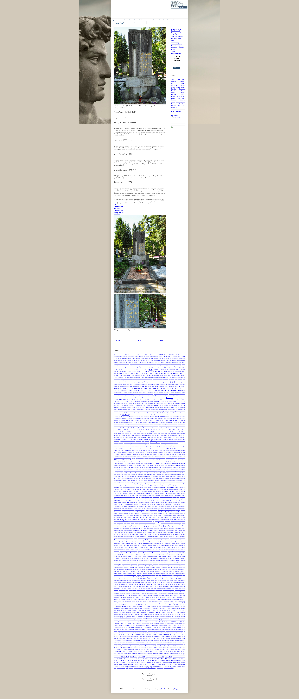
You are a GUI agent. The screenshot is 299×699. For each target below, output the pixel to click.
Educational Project (143, 461)
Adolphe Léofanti (181, 367)
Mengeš (157, 528)
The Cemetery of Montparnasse (162, 631)
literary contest (128, 519)
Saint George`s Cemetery (167, 595)
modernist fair (140, 534)
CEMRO (174, 430)
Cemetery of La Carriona (119, 420)
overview (142, 569)
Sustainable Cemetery (165, 621)
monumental (131, 536)
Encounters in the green (141, 463)
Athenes (115, 396)
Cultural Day (156, 448)
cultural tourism (154, 450)
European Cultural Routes (170, 467)
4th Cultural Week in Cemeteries (137, 364)
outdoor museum (135, 569)
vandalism (141, 649)
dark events (170, 452)
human (155, 500)
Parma (135, 571)
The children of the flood (127, 633)
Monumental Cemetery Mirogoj (156, 536)
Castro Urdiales (127, 411)
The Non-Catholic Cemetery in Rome (161, 636)
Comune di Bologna (144, 443)
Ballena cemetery (146, 398)
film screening (179, 473)
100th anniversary (141, 354)
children (165, 433)
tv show (151, 646)
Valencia (136, 649)
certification (145, 431)
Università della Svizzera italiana (140, 647)
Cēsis (171, 431)
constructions (182, 445)
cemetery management (123, 418)
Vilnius (129, 653)
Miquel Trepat (129, 532)
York (127, 668)
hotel (152, 500)
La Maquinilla (136, 513)
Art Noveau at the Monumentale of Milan (169, 384)
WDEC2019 (124, 660)
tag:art (151, 623)
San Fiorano (121, 599)
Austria (178, 87)
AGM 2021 (123, 371)
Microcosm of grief (118, 530)
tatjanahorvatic (175, 627)
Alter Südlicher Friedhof (174, 377)
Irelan (130, 506)
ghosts (131, 487)
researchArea (154, 592)
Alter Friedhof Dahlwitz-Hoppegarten (146, 377)
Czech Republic (136, 452)
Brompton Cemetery (123, 405)
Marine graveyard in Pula (175, 523)
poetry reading (160, 578)
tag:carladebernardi (169, 623)
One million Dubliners (147, 565)
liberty (121, 517)
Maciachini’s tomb (178, 521)
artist (124, 386)
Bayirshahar (182, 398)
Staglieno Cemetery (125, 618)
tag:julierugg (155, 625)
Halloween (183, 493)
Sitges (119, 612)
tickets (180, 640)
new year (127, 558)
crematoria (170, 446)
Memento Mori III (152, 526)
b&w (180, 396)
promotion (176, 584)
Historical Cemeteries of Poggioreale (177, 499)
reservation (122, 593)
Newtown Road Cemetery (163, 558)
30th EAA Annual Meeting (158, 362)
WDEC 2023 (133, 657)
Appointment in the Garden (179, 381)
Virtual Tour (180, 653)
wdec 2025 (161, 657)
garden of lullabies (121, 485)
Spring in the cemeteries (180, 614)
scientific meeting (160, 604)
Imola (127, 502)
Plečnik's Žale (178, 577)
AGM (160, 20)
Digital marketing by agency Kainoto (149, 674)
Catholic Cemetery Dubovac (153, 411)
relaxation (177, 590)
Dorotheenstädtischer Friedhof (159, 456)
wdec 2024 (141, 657)
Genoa (179, 485)
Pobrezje (126, 578)
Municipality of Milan (154, 551)
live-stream (166, 519)
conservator (176, 445)
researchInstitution (180, 592)
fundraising (140, 482)
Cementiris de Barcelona (179, 412)
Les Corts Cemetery (171, 515)
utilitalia (120, 649)
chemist (154, 433)
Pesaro (173, 573)
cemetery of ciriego (181, 418)
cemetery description (178, 81)
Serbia (173, 87)
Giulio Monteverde (155, 487)
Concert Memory (169, 443)
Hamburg (116, 495)
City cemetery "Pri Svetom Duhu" (127, 439)
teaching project (181, 627)
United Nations (129, 647)
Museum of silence (138, 553)
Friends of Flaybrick (135, 480)
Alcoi (150, 375)
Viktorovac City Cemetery (163, 651)
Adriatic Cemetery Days (138, 369)
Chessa (161, 433)
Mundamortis (173, 545)
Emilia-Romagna (131, 463)
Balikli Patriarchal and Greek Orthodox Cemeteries (130, 398)
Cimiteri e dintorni (155, 435)
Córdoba (138, 446)
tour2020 (142, 642)
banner (152, 398)
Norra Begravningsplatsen (162, 560)
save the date (150, 603)
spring (173, 614)
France (183, 94)
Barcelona (169, 398)
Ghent (120, 487)
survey (152, 621)
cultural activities (149, 448)
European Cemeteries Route (130, 20)
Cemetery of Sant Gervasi (122, 426)
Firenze (126, 474)
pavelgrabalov (151, 571)
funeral (145, 482)
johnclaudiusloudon (125, 510)
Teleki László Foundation (127, 629)
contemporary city (118, 446)
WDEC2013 (153, 658)
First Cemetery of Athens (134, 474)
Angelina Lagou (172, 379)
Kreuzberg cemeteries (180, 511)
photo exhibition (131, 575)
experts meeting (179, 469)
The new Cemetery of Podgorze (177, 634)
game (171, 484)
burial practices (178, 405)
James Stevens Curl (139, 508)
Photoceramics (145, 575)
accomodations (164, 367)
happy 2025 (120, 495)
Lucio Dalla (148, 521)
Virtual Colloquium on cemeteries (160, 653)
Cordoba (134, 446)
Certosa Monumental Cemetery (161, 431)
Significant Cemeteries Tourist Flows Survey (156, 608)
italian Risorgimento (180, 506)
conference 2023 (125, 445)
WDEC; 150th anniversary (179, 657)
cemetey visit (132, 429)
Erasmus (147, 465)
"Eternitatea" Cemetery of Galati (121, 354)
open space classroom (162, 567)
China (169, 433)
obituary (156, 562)
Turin (128, 646)
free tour (141, 478)
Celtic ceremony (181, 411)
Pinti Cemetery (179, 575)
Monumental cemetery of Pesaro (172, 540)
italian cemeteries (171, 506)
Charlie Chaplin (140, 433)
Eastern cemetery (163, 460)
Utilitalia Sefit (126, 649)
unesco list (180, 646)
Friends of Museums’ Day (160, 480)
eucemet (178, 465)
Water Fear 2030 (158, 655)
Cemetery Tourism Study (171, 427)
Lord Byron (130, 521)
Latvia (141, 515)
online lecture (179, 565)
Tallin (145, 627)
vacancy (132, 649)
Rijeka (118, 595)
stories (183, 96)
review (155, 593)
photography (158, 575)
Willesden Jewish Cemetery (168, 664)
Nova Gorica (121, 562)
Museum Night (129, 553)
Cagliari (183, 405)
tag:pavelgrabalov (181, 625)
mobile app (169, 532)
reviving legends (168, 593)
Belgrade (121, 400)
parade (183, 569)
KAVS (164, 510)
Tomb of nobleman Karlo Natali (124, 642)
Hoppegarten (141, 500)
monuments (150, 543)
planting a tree (152, 577)
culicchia (143, 448)
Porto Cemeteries (141, 580)
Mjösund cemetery (162, 532)
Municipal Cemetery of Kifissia (121, 549)
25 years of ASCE (174, 358)
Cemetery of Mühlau (123, 422)
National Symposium (173, 554)
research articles (180, 104)
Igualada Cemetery (122, 502)
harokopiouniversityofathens (145, 495)
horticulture (146, 500)
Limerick (159, 517)
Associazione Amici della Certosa (123, 394)
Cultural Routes (127, 450)
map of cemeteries (141, 523)
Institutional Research (136, 504)
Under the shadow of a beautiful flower (164, 646)
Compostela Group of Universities (131, 443)
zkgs (173, 668)
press (179, 582)
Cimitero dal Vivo (181, 435)
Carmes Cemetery (172, 409)
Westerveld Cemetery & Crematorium (148, 664)
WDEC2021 (137, 660)
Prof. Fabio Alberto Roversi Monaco (124, 584)
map (136, 523)
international (170, 504)
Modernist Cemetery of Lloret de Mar (129, 534)
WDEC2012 (146, 659)
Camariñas (142, 407)
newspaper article (152, 558)
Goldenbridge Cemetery (140, 489)
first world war (145, 474)
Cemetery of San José (129, 424)
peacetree (119, 573)
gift (134, 487)
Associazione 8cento (180, 392)
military (160, 530)
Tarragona (159, 627)
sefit (180, 604)
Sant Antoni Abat (144, 601)
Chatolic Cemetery (148, 433)
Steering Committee (147, 618)
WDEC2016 (175, 658)
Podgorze (151, 578)
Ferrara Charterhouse (155, 473)
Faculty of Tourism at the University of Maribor (138, 471)
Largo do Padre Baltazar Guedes (125, 515)
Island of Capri (151, 506)
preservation (137, 582)
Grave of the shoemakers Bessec (143, 491)
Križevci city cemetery (123, 513)
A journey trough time (138, 366)
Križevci (115, 513)
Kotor (159, 511)
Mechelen (146, 525)
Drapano (133, 458)
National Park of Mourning (143, 554)
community (116, 443)
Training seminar (129, 644)
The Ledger (116, 634)
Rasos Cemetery (122, 590)
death (179, 452)
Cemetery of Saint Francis (179, 422)
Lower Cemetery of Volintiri (139, 521)
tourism (146, 642)
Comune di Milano (155, 443)
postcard (152, 580)
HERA (115, 497)
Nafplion (120, 554)
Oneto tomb (155, 565)
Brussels (134, 405)
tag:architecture (145, 623)
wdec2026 (170, 660)
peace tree (177, 571)
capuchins (120, 409)
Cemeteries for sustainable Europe (162, 415)
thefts (148, 640)
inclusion (143, 502)
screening (166, 604)
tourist (150, 642)
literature (146, 519)
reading (135, 590)
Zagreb (144, 668)
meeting (158, 525)
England (148, 463)
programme (141, 584)
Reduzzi (142, 590)
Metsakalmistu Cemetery (173, 528)
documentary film (127, 456)
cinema (177, 437)
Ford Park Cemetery (160, 476)
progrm (147, 584)
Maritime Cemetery (127, 525)
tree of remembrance (146, 644)
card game (125, 409)
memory (153, 528)
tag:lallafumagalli (163, 625)
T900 (126, 623)
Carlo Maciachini (154, 409)
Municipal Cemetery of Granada (162, 547)
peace (158, 571)
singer (157, 610)
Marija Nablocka (118, 212)
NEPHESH (125, 556)
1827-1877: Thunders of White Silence (167, 354)
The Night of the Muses (131, 636)
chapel (119, 433)
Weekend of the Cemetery (163, 662)
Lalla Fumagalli (166, 513)
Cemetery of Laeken (129, 420)
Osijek (184, 567)
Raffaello (176, 588)
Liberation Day (117, 517)
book (175, 401)
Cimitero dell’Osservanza (130, 437)
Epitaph (143, 465)
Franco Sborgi (135, 478)
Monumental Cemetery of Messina (122, 540)
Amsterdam (165, 379)
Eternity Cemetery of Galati (160, 465)
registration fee (164, 590)
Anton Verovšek (118, 205)
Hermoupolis (159, 497)
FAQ (121, 473)
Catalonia (140, 411)
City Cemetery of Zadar (142, 439)
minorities (123, 532)
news (147, 558)
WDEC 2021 (117, 657)
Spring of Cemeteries (118, 616)
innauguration (161, 502)
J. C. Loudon (124, 508)
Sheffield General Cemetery (160, 606)
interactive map (157, 504)
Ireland (178, 96)
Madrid (183, 521)
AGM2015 (138, 373)
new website (122, 558)
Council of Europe (150, 446)
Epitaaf (140, 465)
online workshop (121, 567)
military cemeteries (166, 530)
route (148, 595)
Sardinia (137, 603)
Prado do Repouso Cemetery (175, 580)
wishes (179, 664)
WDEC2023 (151, 660)
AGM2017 (151, 373)
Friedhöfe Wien (126, 480)
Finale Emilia (117, 474)
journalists (137, 510)
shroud (168, 606)
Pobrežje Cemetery (143, 578)
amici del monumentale (126, 379)
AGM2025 (128, 375)
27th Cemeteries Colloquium (138, 360)
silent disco (127, 610)
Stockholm (129, 620)
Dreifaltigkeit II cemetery (150, 458)
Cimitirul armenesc (162, 437)
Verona (128, 651)
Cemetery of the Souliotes (174, 426)
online (159, 565)
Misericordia (155, 532)
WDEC (178, 79)
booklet (121, 403)
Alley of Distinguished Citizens (131, 377)
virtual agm (133, 653)
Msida (148, 545)
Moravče (155, 543)
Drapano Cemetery (140, 458)
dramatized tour (120, 458)
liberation (183, 515)
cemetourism (138, 429)
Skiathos (127, 612)
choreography (174, 433)
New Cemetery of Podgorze (166, 556)
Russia (156, 595)
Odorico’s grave (165, 562)
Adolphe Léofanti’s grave (119, 369)
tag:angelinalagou (137, 623)
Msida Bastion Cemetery (155, 545)
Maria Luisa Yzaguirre (150, 523)
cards (129, 409)
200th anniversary (176, 356)
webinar (175, 660)
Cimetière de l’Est (130, 435)
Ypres (132, 668)
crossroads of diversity (136, 448)
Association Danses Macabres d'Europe (142, 392)
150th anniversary (154, 354)
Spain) (161, 614)
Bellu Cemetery (127, 399)
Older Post (162, 340)
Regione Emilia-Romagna (149, 590)
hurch (169, 500)
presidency (143, 582)
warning (152, 655)
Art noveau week (181, 384)
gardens (142, 485)
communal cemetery (180, 441)
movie (145, 545)
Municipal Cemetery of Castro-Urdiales (128, 547)
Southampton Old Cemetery (149, 614)
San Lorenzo (170, 599)
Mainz (115, 523)
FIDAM (166, 473)
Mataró (133, 525)
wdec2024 (158, 660)
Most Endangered (133, 545)
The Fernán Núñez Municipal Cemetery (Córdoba (154, 633)
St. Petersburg (182, 616)
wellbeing (171, 662)
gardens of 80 (147, 485)
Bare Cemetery (176, 398)
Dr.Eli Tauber (179, 456)
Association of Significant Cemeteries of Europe (162, 392)
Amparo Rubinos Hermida (157, 379)
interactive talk (163, 504)
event (163, 469)
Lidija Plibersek (144, 517)
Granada (130, 491)
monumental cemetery (141, 536)
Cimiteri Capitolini (146, 435)
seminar (183, 604)
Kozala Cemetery (166, 512)
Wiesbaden (159, 664)
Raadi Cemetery (167, 588)
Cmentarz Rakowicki (130, 441)
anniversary (137, 381)
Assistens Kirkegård (127, 392)
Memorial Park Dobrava (140, 528)
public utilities (139, 586)
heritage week (153, 497)
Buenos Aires (168, 405)
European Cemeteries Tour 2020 (156, 467)
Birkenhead (122, 401)
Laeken (151, 513)
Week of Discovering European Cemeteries (172, 20)
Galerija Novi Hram (162, 484)
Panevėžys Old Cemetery (176, 569)
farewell (124, 473)
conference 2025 (139, 445)
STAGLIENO (117, 618)
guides (174, 493)
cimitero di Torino (153, 437)
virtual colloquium (148, 653)
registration (158, 590)
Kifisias (130, 511)
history (116, 501)
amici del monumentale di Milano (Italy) (141, 379)
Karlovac (160, 510)
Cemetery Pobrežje (128, 427)
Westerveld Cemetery (133, 664)
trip (184, 644)
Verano (179, 649)
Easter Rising (156, 460)
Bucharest (156, 405)
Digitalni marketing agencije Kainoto (149, 680)
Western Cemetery (123, 664)
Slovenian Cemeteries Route (167, 612)
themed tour (158, 640)
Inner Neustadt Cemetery (171, 502)
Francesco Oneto (121, 478)
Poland (173, 98)
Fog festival (153, 476)
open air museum (129, 567)
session (127, 606)
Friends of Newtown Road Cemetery (174, 480)
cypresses (130, 452)
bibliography (173, 399)
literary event (134, 519)
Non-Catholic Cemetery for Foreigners (147, 560)
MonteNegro (163, 534)
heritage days (138, 497)
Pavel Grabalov (144, 571)
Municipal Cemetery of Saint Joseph (167, 549)
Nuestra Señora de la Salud (132, 562)
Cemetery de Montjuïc (148, 416)
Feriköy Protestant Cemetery (133, 473)
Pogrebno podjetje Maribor (171, 578)
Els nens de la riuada (122, 463)
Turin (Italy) (133, 646)
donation (138, 456)
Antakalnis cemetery (162, 381)
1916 (177, 354)
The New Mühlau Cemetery (120, 636)
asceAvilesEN (117, 388)
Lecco (148, 515)
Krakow (173, 512)
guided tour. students (141, 493)
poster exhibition (158, 580)
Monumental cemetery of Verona (167, 541)
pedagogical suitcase (127, 573)
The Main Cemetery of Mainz (125, 634)
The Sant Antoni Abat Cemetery (168, 638)
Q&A (122, 588)
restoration (143, 593)
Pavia (155, 571)
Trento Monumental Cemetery (176, 644)
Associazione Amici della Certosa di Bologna (143, 394)
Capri (181, 407)
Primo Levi (182, 582)
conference (181, 443)
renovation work (121, 592)
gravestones (160, 491)
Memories (149, 528)
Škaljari (123, 612)
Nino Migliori (125, 560)
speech (164, 614)
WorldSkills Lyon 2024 (176, 666)
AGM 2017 (172, 369)
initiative (156, 502)
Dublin (115, 460)
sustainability (157, 621)
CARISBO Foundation (136, 409)
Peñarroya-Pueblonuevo (137, 573)
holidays (127, 500)
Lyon (172, 521)
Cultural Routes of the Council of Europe (141, 450)
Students (161, 620)
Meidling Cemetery (137, 526)
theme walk (153, 640)
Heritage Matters (145, 497)
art (146, 384)
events (172, 79)
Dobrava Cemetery (118, 456)
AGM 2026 (167, 371)
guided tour (132, 493)
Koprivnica (155, 511)
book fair (180, 401)
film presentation (171, 473)
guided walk (164, 493)
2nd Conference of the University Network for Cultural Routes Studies (160, 360)
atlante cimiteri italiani (127, 396)
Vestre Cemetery (133, 651)
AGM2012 (182, 371)
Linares (162, 517)
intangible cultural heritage (147, 504)
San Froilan (127, 599)
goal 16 (121, 489)
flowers (148, 476)
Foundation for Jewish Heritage (178, 476)
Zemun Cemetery (160, 668)
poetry (155, 578)
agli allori (146, 369)
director (161, 454)
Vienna (143, 651)
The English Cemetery (138, 633)
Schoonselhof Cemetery (146, 604)
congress (172, 445)
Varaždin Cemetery (165, 649)
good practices (150, 489)
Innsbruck (120, 504)
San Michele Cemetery (178, 599)
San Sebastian (125, 601)
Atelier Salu (182, 394)
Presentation (125, 582)
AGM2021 (176, 373)
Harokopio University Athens (131, 495)
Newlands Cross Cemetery (139, 558)
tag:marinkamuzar (172, 625)
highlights (116, 499)
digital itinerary (140, 454)
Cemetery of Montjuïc (173, 420)
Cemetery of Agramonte (143, 418)
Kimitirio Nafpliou (141, 511)
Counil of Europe (159, 446)
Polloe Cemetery (122, 580)
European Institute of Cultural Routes (125, 469)
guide (126, 493)
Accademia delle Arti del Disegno (121, 367)
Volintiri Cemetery (127, 655)
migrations (128, 530)
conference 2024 (132, 445)
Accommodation (156, 367)
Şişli (174, 610)
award (172, 396)
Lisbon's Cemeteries (172, 517)
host (150, 500)
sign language (180, 606)
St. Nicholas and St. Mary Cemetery (170, 616)
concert (163, 443)
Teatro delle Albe (117, 629)
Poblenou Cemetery (118, 578)
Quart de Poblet (141, 588)
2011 (182, 356)
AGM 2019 (182, 369)
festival (162, 473)
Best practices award (165, 399)
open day (148, 567)
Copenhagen (128, 446)
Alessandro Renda (159, 375)
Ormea (180, 567)
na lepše (176, 553)
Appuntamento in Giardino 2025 (133, 382)
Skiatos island (132, 612)
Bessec (149, 399)
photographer (152, 575)
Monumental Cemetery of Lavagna (146, 538)
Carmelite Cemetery (162, 409)
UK (154, 646)
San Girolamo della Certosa (160, 599)
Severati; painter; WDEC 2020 (139, 606)
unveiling (180, 647)
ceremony (136, 431)
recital (138, 590)
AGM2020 (169, 373)
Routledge (152, 595)
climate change (117, 441)
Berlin (146, 400)
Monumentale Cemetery (180, 541)
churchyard (182, 433)
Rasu (127, 590)
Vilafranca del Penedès (174, 651)
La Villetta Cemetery (145, 513)
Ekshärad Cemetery (165, 461)
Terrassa (135, 629)
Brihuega (165, 403)
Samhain (161, 597)
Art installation (150, 384)
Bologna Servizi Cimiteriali (167, 401)
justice (151, 510)
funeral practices (165, 482)
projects (172, 584)
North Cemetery (171, 560)
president (175, 582)
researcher (173, 592)
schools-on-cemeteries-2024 (134, 604)
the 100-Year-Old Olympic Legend (160, 629)
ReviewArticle (161, 593)
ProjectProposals (165, 584)
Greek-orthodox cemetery (179, 491)
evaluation (154, 469)
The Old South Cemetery (130, 638)
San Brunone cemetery (175, 597)
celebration (167, 411)
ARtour (142, 386)
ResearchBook (168, 592)
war (149, 655)
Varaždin (157, 649)
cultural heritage (170, 448)
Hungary (173, 96)
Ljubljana (176, 519)
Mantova (128, 523)
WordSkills (141, 666)
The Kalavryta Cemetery (170, 633)
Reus (153, 593)
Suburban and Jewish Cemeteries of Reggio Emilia (129, 621)
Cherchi (158, 433)
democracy (118, 454)
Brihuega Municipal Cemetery (175, 403)
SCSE (170, 604)
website (179, 660)
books (125, 403)
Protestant (120, 586)
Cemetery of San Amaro (119, 424)
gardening (138, 485)
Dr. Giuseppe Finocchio (171, 456)
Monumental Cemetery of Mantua (177, 538)
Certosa (151, 431)
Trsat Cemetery (117, 646)
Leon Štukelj (164, 515)
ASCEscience (117, 390)
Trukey (123, 646)
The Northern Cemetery (176, 636)
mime (179, 530)
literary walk (140, 519)
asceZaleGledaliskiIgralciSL (146, 390)
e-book (143, 460)
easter (151, 460)
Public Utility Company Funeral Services (163, 586)
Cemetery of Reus (169, 422)
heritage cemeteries (125, 497)
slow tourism (176, 612)
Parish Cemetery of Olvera (128, 571)
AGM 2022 (140, 371)
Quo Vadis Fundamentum (157, 588)
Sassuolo (141, 603)
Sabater (160, 595)
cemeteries (125, 414)
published (116, 588)
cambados (147, 407)
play (170, 577)
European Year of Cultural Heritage (143, 469)
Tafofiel (130, 623)
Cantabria (168, 407)
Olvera (139, 565)
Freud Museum (162, 478)
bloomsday (131, 401)
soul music (128, 614)
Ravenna (131, 590)
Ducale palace (139, 460)
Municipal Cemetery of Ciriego (147, 547)
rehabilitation (171, 590)
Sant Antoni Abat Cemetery (156, 601)
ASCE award (151, 386)
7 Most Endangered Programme (166, 364)
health (177, 495)
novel (125, 562)
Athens (119, 396)
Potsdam (164, 580)
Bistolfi (126, 401)
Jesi (144, 508)
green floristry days (118, 493)
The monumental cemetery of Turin (142, 634)
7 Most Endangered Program (152, 364)
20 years (160, 356)
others (125, 569)
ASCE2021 (182, 386)
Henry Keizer (182, 495)
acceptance (131, 367)
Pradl (168, 580)
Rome (130, 595)
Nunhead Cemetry (143, 562)
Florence (127, 476)
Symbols (183, 621)
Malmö (121, 523)
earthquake (147, 460)
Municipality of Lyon (143, 551)
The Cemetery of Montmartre (148, 631)
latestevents (136, 515)
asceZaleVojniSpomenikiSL (177, 390)
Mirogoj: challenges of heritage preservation (142, 532)
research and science (138, 592)
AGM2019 (163, 373)
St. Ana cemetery (127, 616)
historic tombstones (165, 499)
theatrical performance (141, 640)
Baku (118, 398)
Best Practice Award (156, 399)
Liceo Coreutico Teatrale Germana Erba (132, 517)
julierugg (148, 510)
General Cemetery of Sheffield (158, 485)
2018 (184, 356)
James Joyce (131, 508)
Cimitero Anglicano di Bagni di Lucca (168, 435)
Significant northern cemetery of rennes (175, 608)
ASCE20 (177, 386)
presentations (131, 582)
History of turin (121, 500)
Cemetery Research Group (139, 427)
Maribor (158, 523)
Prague (183, 580)
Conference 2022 (117, 445)
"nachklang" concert (132, 354)
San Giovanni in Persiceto (147, 599)
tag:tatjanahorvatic (118, 627)
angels (184, 379)
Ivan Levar (117, 208)
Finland (121, 474)
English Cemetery (155, 463)
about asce (182, 366)
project (151, 584)
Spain (183, 83)
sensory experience (118, 606)
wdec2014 (160, 659)
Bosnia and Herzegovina (153, 403)
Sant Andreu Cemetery (134, 601)
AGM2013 (126, 373)
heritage (119, 497)
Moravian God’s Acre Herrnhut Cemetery (166, 543)
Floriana (145, 476)
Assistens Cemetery (118, 392)
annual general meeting (146, 381)
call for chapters (121, 407)
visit (117, 655)
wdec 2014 (169, 655)
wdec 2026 (168, 657)
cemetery (182, 415)
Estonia (173, 104)
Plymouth (183, 577)
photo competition (123, 575)
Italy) (117, 508)
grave (134, 491)
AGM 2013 (156, 369)
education (136, 461)
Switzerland (178, 621)
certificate (141, 431)
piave (174, 575)
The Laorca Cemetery (180, 633)
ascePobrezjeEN (161, 388)
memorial (179, 526)
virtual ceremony (140, 653)
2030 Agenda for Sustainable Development (127, 358)
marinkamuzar (120, 525)
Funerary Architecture (118, 484)
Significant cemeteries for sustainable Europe (136, 608)
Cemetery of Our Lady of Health (135, 422)
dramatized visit (127, 458)
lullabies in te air (160, 521)
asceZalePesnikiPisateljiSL (162, 390)
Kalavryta (155, 510)
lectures (155, 515)
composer (121, 443)
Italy (183, 79)
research (131, 592)
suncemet (144, 621)
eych (184, 469)
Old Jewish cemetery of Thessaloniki (172, 564)
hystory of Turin (175, 500)
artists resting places (134, 386)
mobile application (177, 532)
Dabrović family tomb (145, 452)
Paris (120, 571)
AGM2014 (132, 373)
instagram (129, 504)
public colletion (125, 586)
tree (140, 644)
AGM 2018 (177, 369)
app (172, 381)
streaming (157, 620)
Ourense (129, 569)
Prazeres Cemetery (118, 582)
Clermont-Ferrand (181, 439)
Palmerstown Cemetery (165, 569)
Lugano (152, 521)
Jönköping (132, 510)
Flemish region (121, 476)
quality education (127, 588)
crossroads (128, 448)
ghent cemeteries (126, 487)
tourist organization (177, 642)
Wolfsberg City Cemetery (119, 666)
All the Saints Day (120, 377)
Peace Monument (164, 571)
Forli (167, 476)
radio (173, 588)
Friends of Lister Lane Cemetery (147, 480)
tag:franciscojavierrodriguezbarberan (122, 625)
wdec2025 (164, 660)
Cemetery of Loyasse (154, 420)
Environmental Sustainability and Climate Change (125, 465)
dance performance (154, 452)
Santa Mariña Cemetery (180, 601)
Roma (121, 595)
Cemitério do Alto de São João (148, 429)
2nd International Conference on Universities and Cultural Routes (137, 362)
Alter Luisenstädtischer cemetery (162, 377)
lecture (151, 515)
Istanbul (156, 506)
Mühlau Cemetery (165, 545)
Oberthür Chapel (150, 562)
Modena (118, 534)
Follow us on (174, 115)
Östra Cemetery (120, 569)
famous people (180, 102)
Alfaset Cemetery (167, 375)
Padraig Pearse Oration (149, 569)
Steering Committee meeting (159, 618)
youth (129, 668)
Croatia (182, 85)
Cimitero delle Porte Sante (142, 437)
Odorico (160, 562)
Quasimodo (147, 588)
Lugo (156, 521)
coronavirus (142, 446)
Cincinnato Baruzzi (171, 437)
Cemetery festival (176, 416)
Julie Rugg (142, 510)
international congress (118, 506)
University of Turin (153, 647)
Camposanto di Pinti (156, 407)
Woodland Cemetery (133, 666)
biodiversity (116, 401)
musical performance (168, 553)
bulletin (173, 405)
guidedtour (170, 493)
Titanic (183, 640)
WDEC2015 (167, 659)
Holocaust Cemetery (133, 500)
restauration (137, 593)
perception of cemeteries (148, 573)
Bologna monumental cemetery (150, 401)
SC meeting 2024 (173, 603)
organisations (170, 567)
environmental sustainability (178, 463)
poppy (127, 580)
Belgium (173, 94)
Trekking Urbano (162, 644)
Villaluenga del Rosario (122, 653)
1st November (138, 356)
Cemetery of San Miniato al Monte (142, 424)
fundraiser (135, 482)
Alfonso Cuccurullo (176, 375)
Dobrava (183, 454)
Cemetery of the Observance (161, 426)
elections (116, 463)
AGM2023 (116, 375)
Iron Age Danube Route (142, 506)
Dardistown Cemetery (163, 452)
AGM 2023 (147, 371)
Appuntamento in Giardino (120, 382)
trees (158, 644)
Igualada (115, 502)
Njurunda (130, 560)
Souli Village (134, 614)
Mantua (132, 523)
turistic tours (142, 646)
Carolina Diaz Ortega (180, 409)
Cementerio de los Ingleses (132, 412)
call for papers (135, 407)
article (121, 386)
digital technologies (154, 454)
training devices (121, 644)
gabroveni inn (151, 484)
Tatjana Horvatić (167, 627)
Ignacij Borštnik (118, 206)
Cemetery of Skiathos (133, 426)
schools (183, 603)
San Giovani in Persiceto (135, 599)
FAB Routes (120, 471)
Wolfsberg (183, 664)
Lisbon (166, 517)
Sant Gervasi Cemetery (169, 601)
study (184, 620)
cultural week (162, 450)
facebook (126, 471)
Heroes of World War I (167, 497)
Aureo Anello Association (149, 396)
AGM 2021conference (131, 371)
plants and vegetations (161, 577)
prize (115, 584)
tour (139, 642)
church (178, 433)
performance (157, 573)
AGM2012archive (118, 373)
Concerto (176, 443)
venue (176, 649)
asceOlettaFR (152, 388)
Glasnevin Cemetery (165, 487)
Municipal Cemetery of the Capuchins (128, 551)
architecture (148, 382)
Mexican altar (182, 528)
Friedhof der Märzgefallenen (172, 478)
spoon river (168, 614)
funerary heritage (141, 484)
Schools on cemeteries (120, 605)
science (153, 604)
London (125, 521)
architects (143, 382)
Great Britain (166, 491)
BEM (133, 399)
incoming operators (149, 502)
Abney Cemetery (176, 366)
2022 (115, 358)
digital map (146, 454)
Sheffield (152, 606)
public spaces (132, 586)
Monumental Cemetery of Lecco (161, 538)
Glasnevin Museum (176, 487)
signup (122, 610)
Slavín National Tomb (150, 612)
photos (164, 575)
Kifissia (134, 511)
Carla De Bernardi (146, 409)
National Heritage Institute (131, 554)
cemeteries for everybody (148, 415)
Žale (147, 668)
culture (126, 452)
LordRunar (164, 689)
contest (123, 446)
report (127, 592)
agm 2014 (161, 369)
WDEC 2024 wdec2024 (151, 657)
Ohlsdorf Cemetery (173, 562)
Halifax (178, 493)
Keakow (174, 510)
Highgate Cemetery (181, 497)
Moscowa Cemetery (180, 543)
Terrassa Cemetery (141, 629)
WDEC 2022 (125, 657)
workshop (146, 666)
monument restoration (123, 536)
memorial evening (129, 528)
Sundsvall (148, 621)
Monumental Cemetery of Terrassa (134, 541)
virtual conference (173, 653)
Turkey (147, 646)
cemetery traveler (181, 427)
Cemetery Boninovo (129, 416)
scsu (173, 604)
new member (116, 558)
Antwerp (169, 381)
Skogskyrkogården (140, 612)
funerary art (126, 484)
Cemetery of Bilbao (162, 418)
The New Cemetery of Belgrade (160, 634)
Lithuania (173, 105)
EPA (137, 465)
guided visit (156, 493)
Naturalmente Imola (118, 556)
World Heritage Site (153, 666)
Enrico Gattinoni (164, 463)
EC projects (125, 461)
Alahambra (139, 375)
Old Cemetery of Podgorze (130, 564)
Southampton (140, 614)
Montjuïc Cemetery (170, 534)
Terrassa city (149, 629)
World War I (161, 666)
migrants (124, 530)
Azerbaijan (176, 396)
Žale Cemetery (152, 668)
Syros (122, 623)
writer (115, 668)
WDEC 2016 (175, 655)
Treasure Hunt (136, 644)
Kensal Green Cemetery (123, 511)
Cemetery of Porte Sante (159, 422)
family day (157, 471)
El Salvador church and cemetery (177, 461)
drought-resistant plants (180, 458)
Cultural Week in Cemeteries (172, 450)
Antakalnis (155, 381)
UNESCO (175, 646)
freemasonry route (147, 478)
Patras (139, 571)
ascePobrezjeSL (171, 388)
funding (131, 482)
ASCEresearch (181, 388)
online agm (163, 565)
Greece (173, 92)
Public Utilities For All (147, 586)
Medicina (153, 525)
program (135, 584)
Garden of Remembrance (130, 485)
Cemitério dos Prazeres (161, 429)
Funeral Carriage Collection (154, 482)
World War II (168, 666)
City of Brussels (162, 439)
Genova (183, 485)
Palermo (157, 569)
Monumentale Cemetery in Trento (122, 543)
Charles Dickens (132, 433)
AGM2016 (144, 373)
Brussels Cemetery (150, 405)
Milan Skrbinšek (118, 210)
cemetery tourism (160, 428)
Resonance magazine (130, 593)
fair (154, 471)
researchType (117, 593)
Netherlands (181, 98)
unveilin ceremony (173, 647)
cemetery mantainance (133, 418)
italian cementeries (163, 506)
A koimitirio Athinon (148, 366)
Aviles (168, 396)
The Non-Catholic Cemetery (144, 636)
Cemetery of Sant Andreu (167, 424)
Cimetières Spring (138, 435)
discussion (172, 454)
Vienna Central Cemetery (151, 651)
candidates (163, 407)
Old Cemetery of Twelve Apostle (145, 564)
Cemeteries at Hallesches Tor (135, 415)
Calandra (116, 407)
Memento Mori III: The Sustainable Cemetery (166, 526)
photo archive (182, 573)
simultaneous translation (150, 610)
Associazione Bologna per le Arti (161, 394)
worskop (183, 666)
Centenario (179, 429)
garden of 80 (176, 484)
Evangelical (159, 469)
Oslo (115, 569)
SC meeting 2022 (164, 603)
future (146, 484)
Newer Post (117, 340)
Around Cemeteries (141, 384)
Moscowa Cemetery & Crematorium (121, 545)
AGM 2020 (117, 371)
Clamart (175, 439)
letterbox (179, 515)
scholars (179, 603)
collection (147, 441)
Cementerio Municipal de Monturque (147, 412)
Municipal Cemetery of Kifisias (178, 547)
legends (159, 515)
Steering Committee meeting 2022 (174, 618)
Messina (166, 528)
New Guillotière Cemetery (179, 556)
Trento (168, 644)
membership (145, 526)
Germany (182, 92)
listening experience (181, 517)
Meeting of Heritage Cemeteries (167, 525)
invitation (126, 506)
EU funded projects (171, 465)
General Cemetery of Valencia (171, 485)
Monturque (177, 534)
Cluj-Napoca (123, 441)
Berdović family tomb (139, 399)
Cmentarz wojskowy (140, 441)
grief (124, 493)
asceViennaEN (133, 390)
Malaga (118, 523)
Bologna (137, 401)
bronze (130, 405)
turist (138, 646)
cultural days (162, 448)
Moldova (154, 534)
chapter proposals (125, 433)
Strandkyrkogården (150, 620)
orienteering (176, 567)
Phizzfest (177, 573)
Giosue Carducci (147, 487)
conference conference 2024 (157, 445)
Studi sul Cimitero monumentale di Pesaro (173, 620)
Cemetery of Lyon (163, 420)
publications (182, 586)
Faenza (151, 471)
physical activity (169, 575)
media (149, 525)
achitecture (170, 367)
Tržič (126, 646)
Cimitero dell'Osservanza (119, 437)
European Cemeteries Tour (141, 467)
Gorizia (165, 489)
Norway (116, 562)
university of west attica (163, 647)
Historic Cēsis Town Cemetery (146, 499)
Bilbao (183, 399)
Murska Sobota (164, 551)
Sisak (160, 610)
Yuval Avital (136, 668)
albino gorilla (146, 375)
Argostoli (183, 382)
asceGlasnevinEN (137, 388)
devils (126, 454)
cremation (165, 446)
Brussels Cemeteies (141, 405)
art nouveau (156, 384)
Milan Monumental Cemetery (144, 530)
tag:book (162, 623)
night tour (118, 560)
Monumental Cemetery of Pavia (157, 540)
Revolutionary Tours (176, 593)
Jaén (128, 508)
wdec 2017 (182, 655)
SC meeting (157, 603)
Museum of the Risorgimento (151, 553)
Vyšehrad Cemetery (144, 655)
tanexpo (151, 627)
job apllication (180, 508)
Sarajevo (133, 603)
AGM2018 (157, 373)
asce (146, 386)
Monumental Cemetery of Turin (151, 541)
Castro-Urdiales (134, 411)
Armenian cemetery (118, 384)
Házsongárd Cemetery (160, 495)
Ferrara (148, 473)
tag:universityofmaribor (138, 627)
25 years (167, 358)
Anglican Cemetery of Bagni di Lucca (122, 381)
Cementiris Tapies (118, 415)
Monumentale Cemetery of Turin (139, 543)
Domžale (134, 456)
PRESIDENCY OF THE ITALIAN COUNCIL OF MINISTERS (159, 582)
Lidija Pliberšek (152, 517)
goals (125, 489)
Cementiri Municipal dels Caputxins (165, 412)
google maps (156, 489)
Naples (123, 554)
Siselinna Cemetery (166, 610)
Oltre (137, 565)
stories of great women (141, 620)
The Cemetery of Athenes (135, 631)
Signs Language (117, 610)
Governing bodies (152, 20)
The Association (142, 20)
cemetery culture (138, 416)
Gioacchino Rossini (139, 487)
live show (161, 519)
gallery (168, 484)
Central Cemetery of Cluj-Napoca (126, 431)
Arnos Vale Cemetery (131, 384)
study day (116, 621)
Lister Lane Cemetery (119, 519)
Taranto (155, 627)
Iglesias (183, 500)
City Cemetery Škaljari (154, 439)
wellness (176, 662)
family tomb (168, 471)
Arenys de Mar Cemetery (170, 382)
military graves (174, 530)
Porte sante (131, 580)
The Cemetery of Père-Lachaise (176, 631)
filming (183, 473)
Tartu (163, 627)
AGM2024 (123, 375)
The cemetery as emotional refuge (175, 629)
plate (167, 577)
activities (175, 367)
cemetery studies (151, 427)
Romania (173, 100)
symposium (116, 623)
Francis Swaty (128, 478)
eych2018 (116, 471)
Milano (156, 530)
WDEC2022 (144, 660)
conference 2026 (147, 445)
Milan (133, 530)
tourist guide (162, 642)
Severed (148, 606)
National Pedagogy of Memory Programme (159, 554)
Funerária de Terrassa (180, 482)
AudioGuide (140, 396)
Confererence (166, 445)
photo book (116, 575)
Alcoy (153, 375)
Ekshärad (159, 461)
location (121, 521)
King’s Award (149, 511)
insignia (125, 504)
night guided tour (178, 558)
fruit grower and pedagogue (123, 482)
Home (140, 340)
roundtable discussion (142, 595)
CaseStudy (121, 411)
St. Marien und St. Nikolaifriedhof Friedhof (152, 616)
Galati (156, 484)
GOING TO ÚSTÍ (131, 489)
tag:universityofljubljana (127, 627)
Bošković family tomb (142, 403)
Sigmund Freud (173, 606)
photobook (139, 575)
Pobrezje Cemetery (133, 578)
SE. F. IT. (176, 604)
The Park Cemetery (156, 638)
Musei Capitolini (172, 551)
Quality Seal (134, 588)
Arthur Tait (116, 386)
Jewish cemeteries (149, 508)
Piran (184, 575)
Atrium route (135, 396)
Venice (172, 649)
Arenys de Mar (161, 382)
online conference (171, 565)
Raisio (180, 588)
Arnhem (124, 384)
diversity (177, 454)
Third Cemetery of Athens (173, 640)
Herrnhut (175, 497)
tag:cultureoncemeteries (180, 623)
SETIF (130, 606)
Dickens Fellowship (132, 454)
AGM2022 (182, 373)
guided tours (149, 493)
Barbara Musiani (158, 398)
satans (145, 603)
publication (177, 586)
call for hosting (128, 407)
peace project (171, 571)
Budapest (162, 405)
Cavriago (162, 411)
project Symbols (158, 584)
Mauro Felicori (139, 525)
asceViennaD (124, 390)
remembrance (182, 590)
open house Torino (154, 567)
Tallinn (148, 627)
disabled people (166, 454)
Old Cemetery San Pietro (158, 564)
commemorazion (172, 441)
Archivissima (155, 382)
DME (180, 454)
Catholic (144, 411)
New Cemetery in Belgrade (141, 556)
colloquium (153, 441)
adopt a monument (129, 369)
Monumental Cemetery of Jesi (130, 538)
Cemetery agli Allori (119, 416)
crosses (124, 448)
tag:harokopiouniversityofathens (138, 625)
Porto (135, 580)
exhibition (172, 469)
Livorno (171, 519)
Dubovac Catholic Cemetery (124, 460)
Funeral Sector (172, 482)
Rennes (116, 592)
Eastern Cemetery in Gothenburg (175, 460)
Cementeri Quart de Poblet (120, 412)
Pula (119, 588)
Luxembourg (168, 521)
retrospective (149, 593)
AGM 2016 (167, 369)
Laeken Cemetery (157, 513)
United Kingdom (120, 647)
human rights (160, 500)
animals (132, 381)
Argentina (179, 382)
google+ (161, 489)
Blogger (176, 689)
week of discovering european (129, 662)
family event (162, 471)
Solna (124, 614)
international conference (179, 504)
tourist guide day (169, 642)
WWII (123, 668)
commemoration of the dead (162, 441)
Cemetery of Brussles (171, 418)
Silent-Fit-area (133, 610)
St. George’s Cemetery (137, 616)
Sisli (172, 610)
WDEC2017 (182, 659)
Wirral (175, 664)
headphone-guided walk (170, 495)
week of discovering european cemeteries (147, 662)
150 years (147, 354)
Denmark (123, 454)
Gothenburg (170, 489)
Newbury (132, 558)
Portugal (182, 100)
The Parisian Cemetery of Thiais (144, 638)
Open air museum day (140, 567)
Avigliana (165, 396)
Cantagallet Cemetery (175, 407)
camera (150, 407)
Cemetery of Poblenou (148, 422)
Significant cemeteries (117, 20)
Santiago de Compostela (124, 603)
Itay (120, 508)
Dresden (168, 458)
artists (127, 386)
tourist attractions (155, 642)
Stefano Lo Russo (122, 620)
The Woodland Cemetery (127, 640)
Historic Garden (156, 499)
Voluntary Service (136, 655)
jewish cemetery (157, 508)
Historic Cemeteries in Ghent (133, 499)
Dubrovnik (132, 460)
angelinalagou (179, 379)
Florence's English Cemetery (136, 476)
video (139, 651)
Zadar (140, 668)
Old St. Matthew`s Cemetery (128, 565)
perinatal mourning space (165, 573)
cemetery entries (168, 416)
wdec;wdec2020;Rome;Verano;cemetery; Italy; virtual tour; (128, 658)
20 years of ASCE (167, 356)
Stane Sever (117, 214)
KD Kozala (169, 510)
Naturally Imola (181, 554)
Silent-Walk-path (140, 610)
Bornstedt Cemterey (132, 403)
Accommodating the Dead (146, 367)
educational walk (152, 461)
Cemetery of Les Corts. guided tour (142, 420)
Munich (179, 545)
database (176, 452)
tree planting (153, 644)
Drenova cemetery (160, 458)
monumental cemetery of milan (140, 540)
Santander (116, 603)
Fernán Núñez (143, 473)
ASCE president (169, 386)
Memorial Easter (121, 528)
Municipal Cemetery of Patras (151, 549)
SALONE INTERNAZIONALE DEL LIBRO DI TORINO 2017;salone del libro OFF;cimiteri (138, 597)
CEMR (169, 429)
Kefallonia (178, 510)
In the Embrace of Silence (135, 502)
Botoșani (161, 403)
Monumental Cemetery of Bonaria (171, 536)
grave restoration (154, 491)
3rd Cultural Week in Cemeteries (172, 362)
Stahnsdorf (133, 618)
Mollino (158, 534)
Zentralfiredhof (168, 668)
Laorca (181, 513)
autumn (161, 396)
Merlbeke (161, 528)
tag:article (156, 623)
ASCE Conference (159, 386)
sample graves (166, 597)
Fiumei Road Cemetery (155, 474)
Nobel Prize (135, 560)
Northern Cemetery (180, 560)
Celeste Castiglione (174, 411)
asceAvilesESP (127, 388)
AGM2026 (134, 375)
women (127, 666)
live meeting (156, 519)
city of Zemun (170, 439)
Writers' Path (119, 668)
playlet (172, 577)
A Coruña (130, 366)
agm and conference (175, 371)
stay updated (139, 618)
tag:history (148, 625)
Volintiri (121, 655)
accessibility (137, 367)
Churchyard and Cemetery (119, 435)
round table (134, 595)
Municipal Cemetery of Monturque (137, 549)
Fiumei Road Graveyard (166, 474)
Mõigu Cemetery (147, 534)
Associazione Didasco (174, 394)
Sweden (173, 102)
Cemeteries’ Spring (175, 415)
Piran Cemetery (117, 577)
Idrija (180, 500)
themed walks (164, 640)
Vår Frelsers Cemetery (149, 649)
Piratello (135, 577)
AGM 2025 (160, 371)
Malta (125, 523)
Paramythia (116, 571)
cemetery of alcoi (153, 418)
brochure (116, 405)
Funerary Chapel (133, 484)
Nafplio (180, 553)
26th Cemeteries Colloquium (125, 360)
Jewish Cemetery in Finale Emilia (168, 508)
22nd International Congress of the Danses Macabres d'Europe (151, 358)
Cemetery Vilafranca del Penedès (121, 429)
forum (169, 476)
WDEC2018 (117, 660)
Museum (123, 553)
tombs (132, 642)
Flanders (174, 474)
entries (169, 463)
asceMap (145, 388)
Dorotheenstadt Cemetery (146, 456)
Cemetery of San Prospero (155, 424)
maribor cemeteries (165, 523)
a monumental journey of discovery (162, 366)
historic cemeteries (123, 499)
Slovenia (174, 85)
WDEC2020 (131, 660)
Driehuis (172, 458)
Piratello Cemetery (143, 577)
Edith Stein (131, 461)
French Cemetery (155, 478)
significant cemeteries (120, 608)
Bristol (183, 403)
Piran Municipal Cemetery (127, 577)
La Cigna (131, 513)
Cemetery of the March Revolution (146, 426)
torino (136, 642)
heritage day (132, 497)
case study (116, 411)
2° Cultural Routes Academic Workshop (149, 356)
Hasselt (153, 495)
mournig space (141, 545)
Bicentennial (179, 399)
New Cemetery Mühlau (152, 556)
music (161, 553)
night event (171, 558)
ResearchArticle (160, 592)
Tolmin (115, 642)
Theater (134, 640)
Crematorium (176, 446)
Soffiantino (120, 614)
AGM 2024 (154, 371)
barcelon (164, 398)
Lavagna (144, 515)
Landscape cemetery (174, 513)
